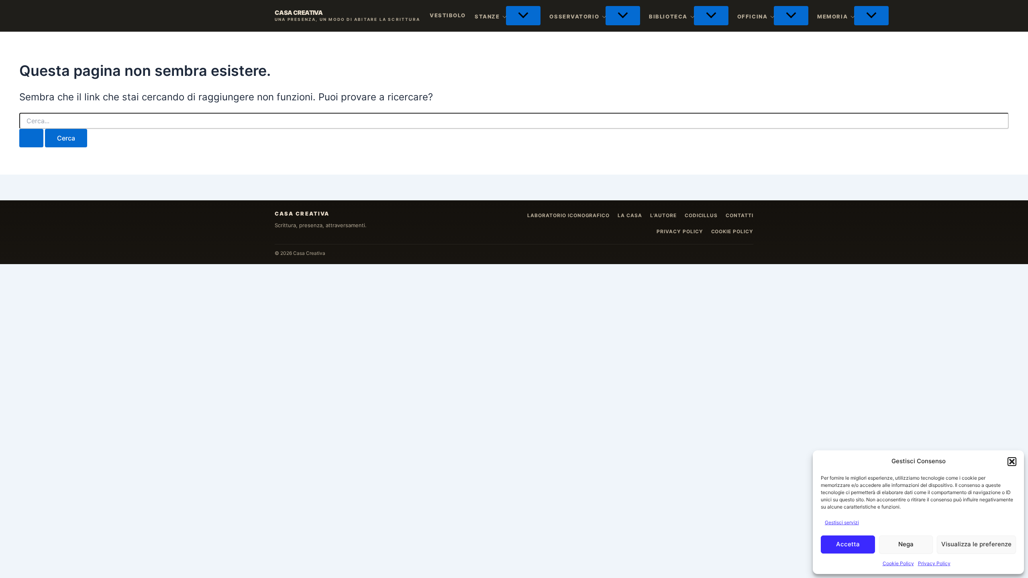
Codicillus (701, 215)
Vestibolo (448, 15)
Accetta (848, 544)
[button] (1012, 462)
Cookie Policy (898, 563)
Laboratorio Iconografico (568, 215)
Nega (906, 544)
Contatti (739, 215)
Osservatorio (574, 16)
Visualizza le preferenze (976, 544)
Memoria (832, 16)
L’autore (663, 215)
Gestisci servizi (842, 522)
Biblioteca (668, 16)
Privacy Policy (934, 563)
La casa (630, 215)
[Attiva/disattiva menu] (523, 15)
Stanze (487, 16)
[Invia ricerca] (31, 138)
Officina (752, 16)
